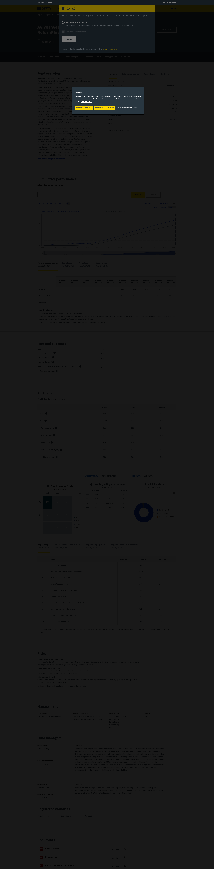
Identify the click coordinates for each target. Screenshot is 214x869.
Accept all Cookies (83, 108)
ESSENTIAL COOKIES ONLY (104, 108)
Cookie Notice (86, 101)
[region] (108, 101)
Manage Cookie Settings (127, 108)
